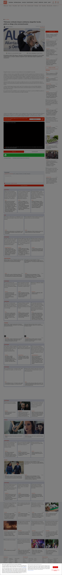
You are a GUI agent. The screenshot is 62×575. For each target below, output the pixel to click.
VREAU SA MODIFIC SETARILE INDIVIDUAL (55, 570)
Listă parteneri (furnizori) (30, 570)
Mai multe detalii (24, 567)
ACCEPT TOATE (55, 567)
